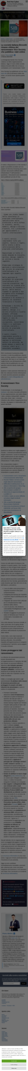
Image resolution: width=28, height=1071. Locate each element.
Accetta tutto (14, 1061)
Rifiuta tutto (14, 1068)
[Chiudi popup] (23, 517)
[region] (14, 1058)
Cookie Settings (14, 1064)
